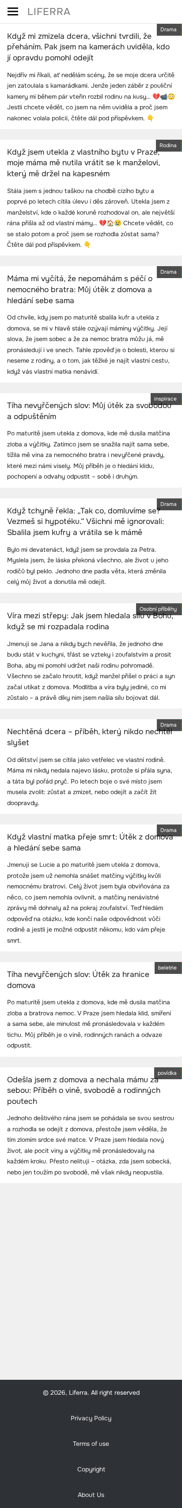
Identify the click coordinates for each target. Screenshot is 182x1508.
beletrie (167, 967)
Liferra (49, 11)
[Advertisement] (91, 1284)
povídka (167, 1073)
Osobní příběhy (158, 609)
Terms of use (91, 1444)
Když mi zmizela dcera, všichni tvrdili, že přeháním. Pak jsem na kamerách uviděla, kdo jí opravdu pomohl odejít (88, 47)
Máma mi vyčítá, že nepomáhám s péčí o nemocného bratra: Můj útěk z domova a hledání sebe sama (79, 289)
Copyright (91, 1469)
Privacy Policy (91, 1418)
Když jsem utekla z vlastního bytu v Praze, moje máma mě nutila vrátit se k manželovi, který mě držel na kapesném (83, 162)
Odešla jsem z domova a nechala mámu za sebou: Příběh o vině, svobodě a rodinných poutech (83, 1090)
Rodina (168, 145)
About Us (91, 1495)
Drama (168, 29)
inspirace (165, 398)
